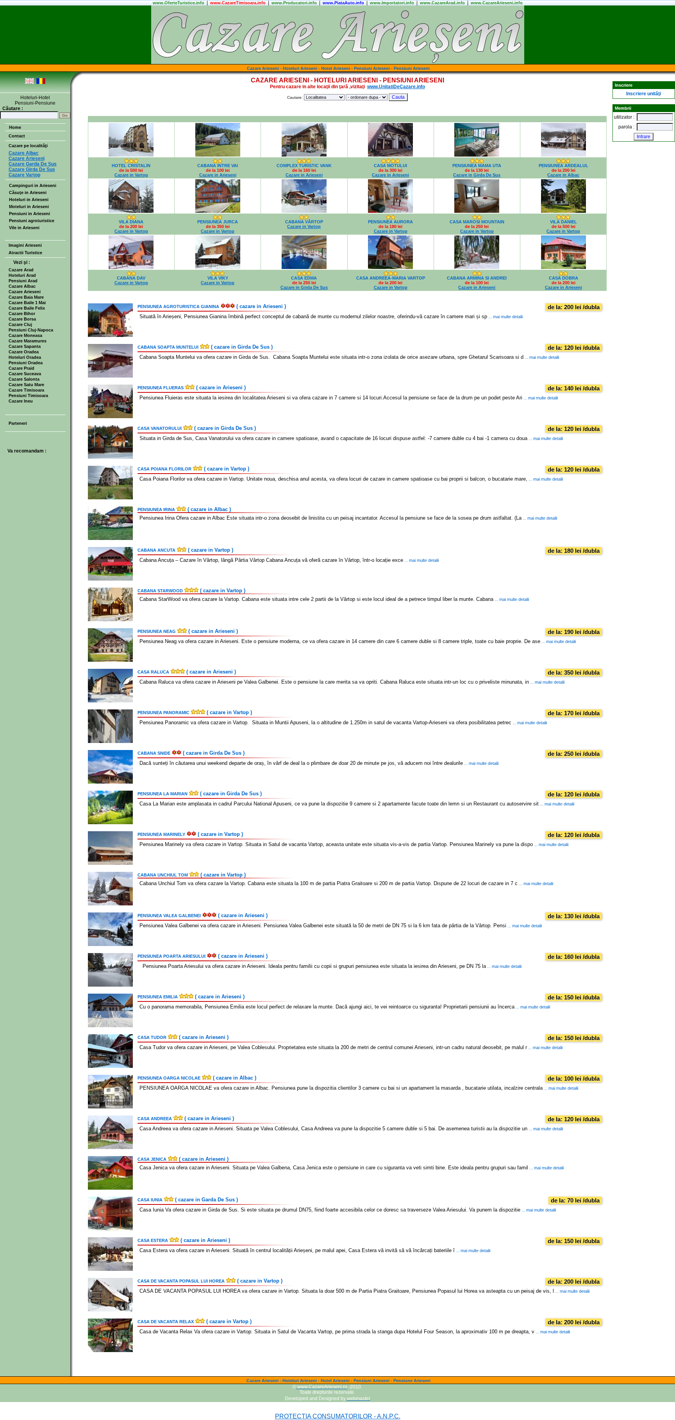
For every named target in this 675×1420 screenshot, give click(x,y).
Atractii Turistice (25, 252)
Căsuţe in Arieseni (27, 192)
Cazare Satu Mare (26, 384)
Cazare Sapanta (25, 346)
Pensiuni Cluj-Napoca (31, 330)
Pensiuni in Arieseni (29, 213)
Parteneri (18, 423)
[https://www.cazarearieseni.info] (337, 62)
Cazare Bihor (22, 313)
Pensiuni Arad (23, 280)
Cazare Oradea (24, 351)
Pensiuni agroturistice (31, 220)
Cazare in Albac (563, 175)
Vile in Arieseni (24, 227)
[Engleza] (29, 82)
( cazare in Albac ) (184, 509)
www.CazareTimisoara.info (238, 2)
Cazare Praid (21, 368)
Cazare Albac (22, 286)
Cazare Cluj (20, 324)
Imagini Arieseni (25, 245)
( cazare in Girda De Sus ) (205, 347)
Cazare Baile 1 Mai (27, 302)
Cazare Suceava (25, 373)
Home (15, 127)
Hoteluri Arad (22, 275)
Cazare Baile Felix (27, 308)
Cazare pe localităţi (28, 145)
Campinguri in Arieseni (32, 185)
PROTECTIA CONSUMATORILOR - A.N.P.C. (337, 1416)
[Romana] (40, 82)
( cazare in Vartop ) (193, 469)
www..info (178, 2)
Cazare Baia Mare (26, 297)
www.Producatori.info (294, 2)
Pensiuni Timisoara (28, 395)
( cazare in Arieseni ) (212, 306)
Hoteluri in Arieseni (28, 199)
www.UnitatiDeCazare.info (396, 86)
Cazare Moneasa (25, 335)
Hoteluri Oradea (25, 357)
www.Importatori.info (392, 2)
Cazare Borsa (22, 319)
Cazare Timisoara (26, 390)
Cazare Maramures (27, 341)
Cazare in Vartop (131, 175)
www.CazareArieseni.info (497, 2)
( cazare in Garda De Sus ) (188, 1200)
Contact (17, 136)
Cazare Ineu (21, 401)
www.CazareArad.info (442, 2)
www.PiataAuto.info (343, 2)
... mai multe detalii (505, 316)
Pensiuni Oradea (26, 362)
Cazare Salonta (24, 379)
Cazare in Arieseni (217, 175)
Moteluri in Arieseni (29, 206)
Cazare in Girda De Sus (476, 175)
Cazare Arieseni (25, 291)
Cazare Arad (21, 269)
